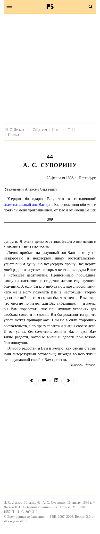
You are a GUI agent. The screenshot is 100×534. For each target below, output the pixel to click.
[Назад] (31, 381)
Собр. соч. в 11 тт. (46, 130)
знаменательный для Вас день (28, 204)
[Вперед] (68, 381)
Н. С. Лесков (14, 130)
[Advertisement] (50, 69)
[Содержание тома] (56, 381)
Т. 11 (71, 130)
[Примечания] (44, 381)
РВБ (50, 6)
